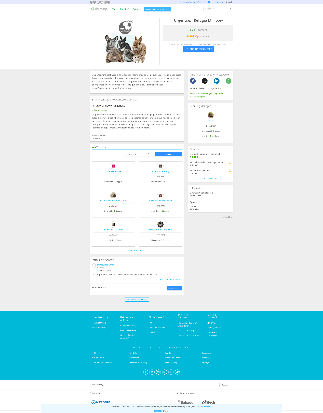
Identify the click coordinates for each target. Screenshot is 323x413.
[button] (229, 155)
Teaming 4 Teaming (186, 330)
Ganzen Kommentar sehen (169, 279)
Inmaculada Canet (105, 264)
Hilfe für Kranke (97, 358)
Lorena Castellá (113, 171)
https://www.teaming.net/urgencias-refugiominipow (207, 95)
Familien (168, 353)
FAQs (151, 323)
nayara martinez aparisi (160, 200)
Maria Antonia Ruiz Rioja (160, 229)
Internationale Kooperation (102, 362)
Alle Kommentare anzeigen (137, 299)
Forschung (206, 353)
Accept (157, 411)
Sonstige (205, 362)
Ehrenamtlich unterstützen (188, 335)
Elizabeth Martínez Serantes (113, 200)
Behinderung (133, 358)
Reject (166, 411)
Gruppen (137, 9)
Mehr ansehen (137, 250)
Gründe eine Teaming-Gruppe (157, 9)
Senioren (205, 358)
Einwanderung (171, 362)
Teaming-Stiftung (98, 323)
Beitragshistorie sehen (211, 178)
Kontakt (152, 332)
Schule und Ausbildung (137, 362)
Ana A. (211, 120)
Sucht (93, 353)
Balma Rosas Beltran (113, 229)
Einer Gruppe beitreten (129, 330)
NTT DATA (211, 323)
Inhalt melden (226, 217)
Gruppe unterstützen (198, 49)
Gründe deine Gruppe (129, 325)
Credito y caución (214, 328)
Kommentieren (174, 288)
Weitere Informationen (205, 407)
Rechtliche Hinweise (157, 327)
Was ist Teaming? (120, 9)
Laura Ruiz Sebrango (160, 171)
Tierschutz (132, 353)
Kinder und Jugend (172, 358)
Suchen (168, 154)
